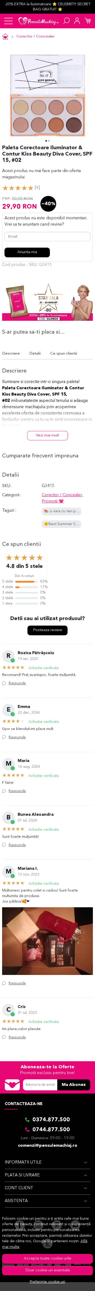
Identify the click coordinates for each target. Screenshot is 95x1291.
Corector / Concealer (35, 37)
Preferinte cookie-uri (47, 1282)
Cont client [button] (19, 1188)
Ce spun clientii (63, 354)
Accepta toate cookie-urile (47, 1259)
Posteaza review (47, 630)
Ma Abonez (74, 1085)
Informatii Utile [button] (23, 1162)
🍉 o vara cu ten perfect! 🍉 (68, 511)
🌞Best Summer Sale (62, 524)
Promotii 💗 (53, 501)
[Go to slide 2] (49, 141)
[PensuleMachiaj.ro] (38, 21)
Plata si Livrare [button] (22, 1175)
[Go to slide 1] (46, 141)
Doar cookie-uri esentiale (47, 1270)
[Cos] (87, 21)
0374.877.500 (51, 1120)
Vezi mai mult (47, 436)
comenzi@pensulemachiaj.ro (47, 1146)
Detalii (35, 354)
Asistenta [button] (16, 1201)
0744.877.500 (51, 1130)
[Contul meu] (77, 21)
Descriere (11, 354)
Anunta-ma (27, 252)
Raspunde (17, 683)
